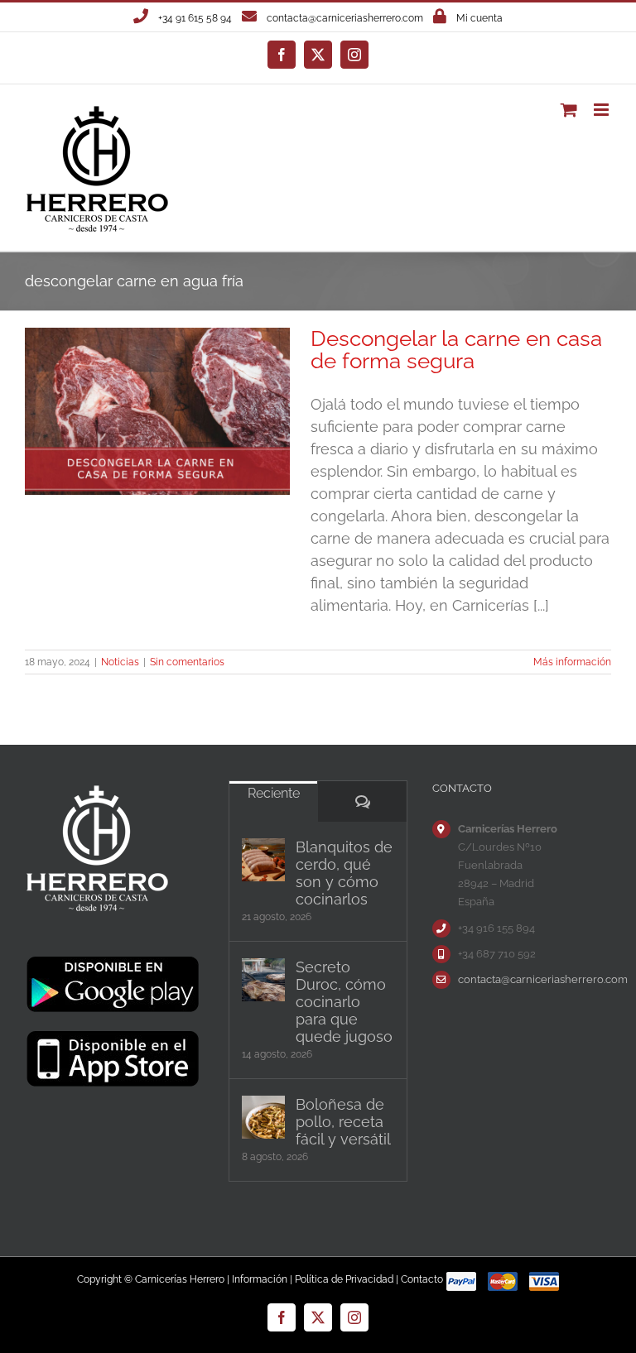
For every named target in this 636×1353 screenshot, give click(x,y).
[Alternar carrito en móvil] (569, 109)
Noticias (120, 662)
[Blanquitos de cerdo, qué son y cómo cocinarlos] (263, 859)
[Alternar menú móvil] (602, 109)
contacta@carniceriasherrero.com (345, 18)
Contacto (422, 1279)
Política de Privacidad (344, 1279)
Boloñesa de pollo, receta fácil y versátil (343, 1122)
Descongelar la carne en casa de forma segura (456, 349)
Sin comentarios (187, 662)
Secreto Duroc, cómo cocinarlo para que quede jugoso (344, 1001)
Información (259, 1279)
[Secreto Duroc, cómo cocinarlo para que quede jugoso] (263, 979)
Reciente (274, 793)
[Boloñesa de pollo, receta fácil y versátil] (263, 1117)
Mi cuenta (479, 18)
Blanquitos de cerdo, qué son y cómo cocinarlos (344, 873)
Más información (572, 662)
